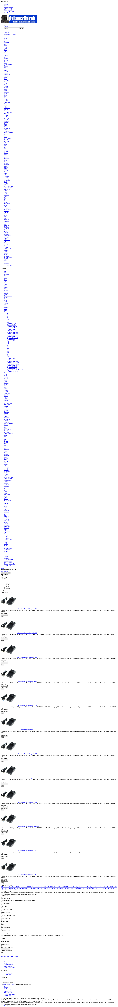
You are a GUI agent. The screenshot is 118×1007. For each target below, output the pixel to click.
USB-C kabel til (54, 888)
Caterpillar (6, 475)
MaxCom (6, 467)
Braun (5, 435)
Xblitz (5, 522)
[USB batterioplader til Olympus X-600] (9, 802)
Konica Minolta (8, 296)
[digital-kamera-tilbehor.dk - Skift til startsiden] (19, 22)
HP (5, 288)
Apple (5, 545)
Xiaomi (6, 430)
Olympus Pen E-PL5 (12, 333)
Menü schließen (8, 265)
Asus (5, 436)
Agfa (5, 272)
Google (6, 551)
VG (8, 349)
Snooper (6, 523)
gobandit (6, 406)
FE (8, 319)
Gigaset (6, 441)
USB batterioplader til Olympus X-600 (27, 802)
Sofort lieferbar (5, 574)
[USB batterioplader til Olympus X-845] (9, 681)
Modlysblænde (7, 526)
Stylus (8, 359)
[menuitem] (60, 4)
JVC (5, 397)
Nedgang (3, 1005)
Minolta (6, 307)
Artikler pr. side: (5, 592)
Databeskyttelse (8, 8)
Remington (6, 449)
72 (3, 577)
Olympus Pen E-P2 (12, 367)
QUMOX (6, 484)
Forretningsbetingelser (9, 11)
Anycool (6, 454)
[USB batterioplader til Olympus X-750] (9, 778)
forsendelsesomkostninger (9, 984)
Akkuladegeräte (8, 548)
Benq (5, 278)
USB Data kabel (8, 403)
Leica (5, 300)
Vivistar (6, 400)
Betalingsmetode (8, 10)
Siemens (6, 442)
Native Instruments (8, 433)
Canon (5, 280)
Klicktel (6, 536)
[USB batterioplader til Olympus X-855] (9, 657)
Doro (5, 462)
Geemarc (6, 464)
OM (8, 342)
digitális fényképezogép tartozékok (9, 956)
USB (2, 887)
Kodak (5, 294)
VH (8, 351)
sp (7, 345)
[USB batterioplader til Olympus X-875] (9, 633)
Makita (5, 446)
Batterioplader (7, 887)
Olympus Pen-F (11, 358)
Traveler (6, 391)
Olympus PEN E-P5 (12, 330)
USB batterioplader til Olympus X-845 (27, 681)
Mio (5, 509)
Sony (5, 388)
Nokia (5, 451)
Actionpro (6, 486)
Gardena (6, 413)
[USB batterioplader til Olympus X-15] (9, 850)
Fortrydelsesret (7, 12)
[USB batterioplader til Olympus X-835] (9, 705)
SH (8, 343)
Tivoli (5, 513)
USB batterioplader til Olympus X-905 (27, 608)
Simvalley (6, 470)
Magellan (6, 546)
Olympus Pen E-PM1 (12, 335)
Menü (5, 25)
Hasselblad (6, 417)
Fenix (5, 533)
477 (7, 577)
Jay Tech (6, 291)
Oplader (6, 396)
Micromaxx (7, 306)
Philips (5, 375)
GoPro (5, 407)
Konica (6, 297)
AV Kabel (6, 409)
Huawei (6, 425)
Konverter (6, 525)
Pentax (5, 374)
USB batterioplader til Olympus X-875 (27, 633)
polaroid (6, 377)
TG (8, 348)
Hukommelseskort (8, 477)
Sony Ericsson (7, 429)
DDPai (5, 507)
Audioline (6, 455)
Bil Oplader (7, 419)
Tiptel (5, 473)
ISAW (5, 487)
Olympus (6, 312)
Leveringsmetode (8, 7)
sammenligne (4, 614)
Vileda (5, 416)
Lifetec (5, 301)
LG (5, 438)
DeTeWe (6, 461)
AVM (5, 496)
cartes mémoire (7, 480)
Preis (2, 576)
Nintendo (6, 432)
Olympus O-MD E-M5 (13, 362)
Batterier (6, 444)
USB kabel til (14, 887)
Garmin (6, 401)
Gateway (6, 287)
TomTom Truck (8, 539)
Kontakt (6, 4)
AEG (5, 452)
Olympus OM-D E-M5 (13, 364)
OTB (7, 586)
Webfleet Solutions (8, 423)
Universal (6, 528)
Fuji (5, 285)
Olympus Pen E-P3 (12, 329)
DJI (5, 532)
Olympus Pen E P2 (12, 327)
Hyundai (6, 290)
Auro (5, 457)
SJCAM (6, 483)
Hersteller (3, 578)
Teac (5, 515)
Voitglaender (7, 393)
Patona (8, 588)
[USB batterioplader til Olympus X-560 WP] (9, 826)
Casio (5, 281)
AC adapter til (27, 888)
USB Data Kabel (68, 887)
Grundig (6, 448)
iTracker (6, 506)
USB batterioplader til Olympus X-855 (27, 657)
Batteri (5, 428)
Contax (6, 284)
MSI (5, 439)
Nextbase (6, 512)
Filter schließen (4, 571)
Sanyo (5, 384)
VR (8, 352)
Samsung (6, 383)
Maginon (6, 303)
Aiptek (5, 490)
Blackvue (6, 516)
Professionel (84, 887)
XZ (8, 356)
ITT (5, 465)
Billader (6, 541)
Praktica (6, 378)
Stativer (6, 410)
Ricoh (5, 380)
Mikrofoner (7, 531)
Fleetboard (6, 538)
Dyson (5, 542)
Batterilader (7, 404)
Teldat (5, 504)
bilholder (6, 420)
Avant (5, 277)
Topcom (6, 474)
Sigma (5, 385)
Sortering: (3, 569)
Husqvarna (6, 412)
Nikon (5, 310)
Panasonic (6, 372)
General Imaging (8, 478)
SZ (8, 346)
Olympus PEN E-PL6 (12, 371)
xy (7, 355)
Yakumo (6, 394)
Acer (5, 271)
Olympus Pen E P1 (12, 326)
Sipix (5, 387)
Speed (5, 493)
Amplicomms (7, 500)
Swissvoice (7, 471)
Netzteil (6, 529)
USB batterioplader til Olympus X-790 (27, 754)
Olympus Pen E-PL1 (12, 368)
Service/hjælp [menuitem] (8, 7)
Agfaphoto (6, 274)
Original (20, 887)
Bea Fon (6, 458)
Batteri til (37, 887)
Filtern (2, 568)
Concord (6, 283)
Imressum (6, 5)
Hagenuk (6, 445)
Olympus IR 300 (11, 323)
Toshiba (6, 390)
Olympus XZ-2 (11, 341)
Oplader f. (20, 888)
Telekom (6, 499)
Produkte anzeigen (5, 572)
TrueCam (6, 517)
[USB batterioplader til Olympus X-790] (9, 754)
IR (7, 320)
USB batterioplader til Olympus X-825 (27, 729)
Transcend (6, 519)
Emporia (6, 503)
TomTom (6, 422)
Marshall (6, 544)
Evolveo (6, 481)
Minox (5, 309)
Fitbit (5, 426)
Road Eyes (6, 510)
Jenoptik (6, 293)
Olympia (6, 468)
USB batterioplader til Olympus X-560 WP (28, 826)
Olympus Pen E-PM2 (12, 336)
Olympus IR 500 (11, 325)
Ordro (5, 491)
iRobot (5, 415)
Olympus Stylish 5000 (12, 338)
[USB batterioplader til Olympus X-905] (9, 608)
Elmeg (5, 497)
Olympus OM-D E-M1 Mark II (15, 370)
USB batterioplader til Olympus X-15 (26, 850)
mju (8, 322)
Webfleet (6, 535)
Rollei (5, 381)
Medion (6, 304)
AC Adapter (7, 399)
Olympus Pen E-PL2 (12, 361)
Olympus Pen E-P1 (12, 365)
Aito (5, 275)
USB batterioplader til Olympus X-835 (27, 705)
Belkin (5, 459)
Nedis (7, 585)
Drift (5, 488)
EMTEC (8, 583)
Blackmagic (7, 494)
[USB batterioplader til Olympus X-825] (9, 729)
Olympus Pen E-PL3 (12, 332)
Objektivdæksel (8, 549)
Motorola (6, 502)
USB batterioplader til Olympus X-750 (27, 778)
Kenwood (6, 520)
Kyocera (6, 298)
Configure (8, 1005)
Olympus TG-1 (11, 339)
